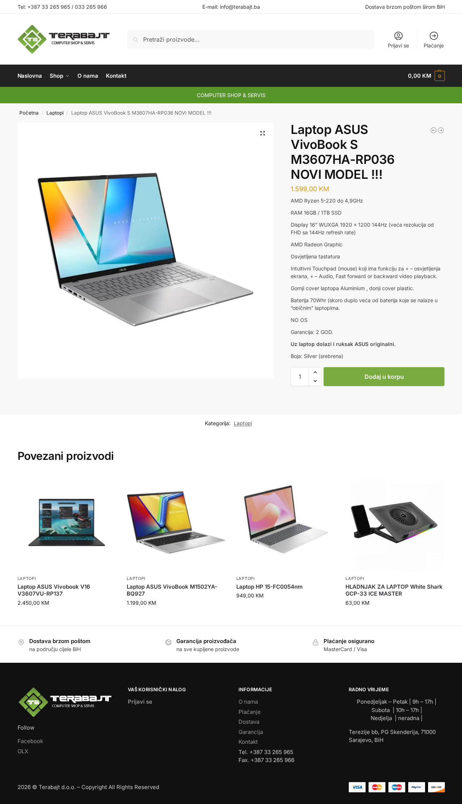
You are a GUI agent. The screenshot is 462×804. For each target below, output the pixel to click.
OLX (23, 751)
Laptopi (55, 113)
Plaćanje (434, 45)
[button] (426, 76)
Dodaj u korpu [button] (66, 618)
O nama (248, 701)
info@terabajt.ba (240, 7)
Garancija (250, 731)
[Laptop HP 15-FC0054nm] (285, 522)
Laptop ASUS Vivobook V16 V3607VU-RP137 (54, 590)
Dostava (248, 721)
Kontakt (248, 741)
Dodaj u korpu (384, 376)
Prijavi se (398, 45)
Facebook (30, 741)
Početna (29, 113)
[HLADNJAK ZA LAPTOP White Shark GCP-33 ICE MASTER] (394, 522)
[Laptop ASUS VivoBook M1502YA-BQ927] (176, 522)
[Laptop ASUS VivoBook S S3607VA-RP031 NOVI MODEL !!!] (433, 130)
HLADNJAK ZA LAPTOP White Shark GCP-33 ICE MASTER (394, 590)
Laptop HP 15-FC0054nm (269, 586)
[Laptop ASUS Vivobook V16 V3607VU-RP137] (67, 522)
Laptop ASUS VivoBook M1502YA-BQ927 (172, 590)
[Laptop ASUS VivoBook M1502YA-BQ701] (440, 130)
